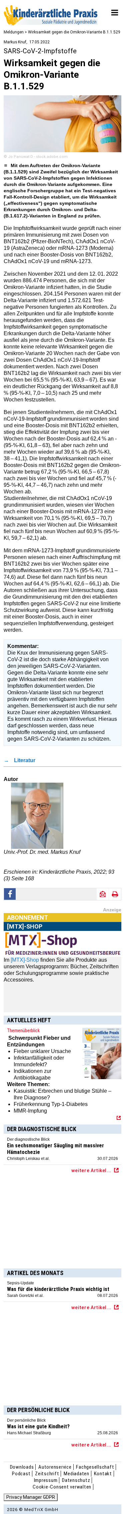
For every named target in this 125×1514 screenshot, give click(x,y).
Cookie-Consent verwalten (62, 1487)
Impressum (46, 1480)
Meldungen (14, 32)
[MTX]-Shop (25, 960)
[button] (10, 894)
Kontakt (103, 1474)
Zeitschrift (47, 1474)
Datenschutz (76, 1480)
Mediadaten (76, 1474)
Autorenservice (55, 1467)
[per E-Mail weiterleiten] (103, 894)
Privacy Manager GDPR (30, 1497)
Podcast (21, 1474)
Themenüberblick (23, 1030)
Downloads (22, 1467)
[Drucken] (115, 894)
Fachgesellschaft (95, 1467)
